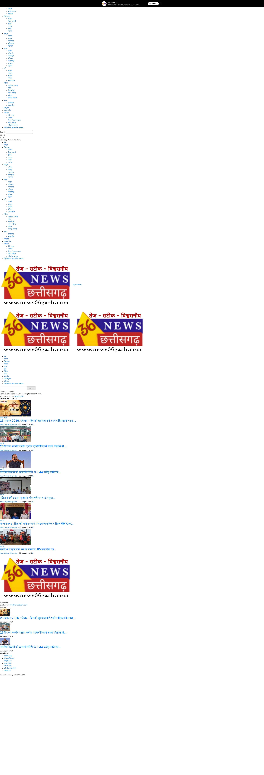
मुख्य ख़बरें (9, 658)
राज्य (5, 100)
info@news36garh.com (18, 605)
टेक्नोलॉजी (11, 90)
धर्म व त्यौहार (12, 93)
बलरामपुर (11, 41)
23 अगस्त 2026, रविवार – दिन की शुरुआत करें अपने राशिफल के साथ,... (38, 420)
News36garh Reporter (8, 424)
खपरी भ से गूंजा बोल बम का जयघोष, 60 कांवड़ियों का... (28, 549)
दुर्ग (5, 68)
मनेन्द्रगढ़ (11, 43)
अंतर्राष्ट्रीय (7, 110)
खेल (9, 88)
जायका (10, 118)
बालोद (10, 75)
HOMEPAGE (19, 396)
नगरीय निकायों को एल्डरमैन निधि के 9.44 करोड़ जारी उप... (30, 472)
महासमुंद (10, 14)
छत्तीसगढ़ (11, 103)
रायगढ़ (10, 26)
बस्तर (5, 48)
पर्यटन (10, 95)
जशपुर (10, 38)
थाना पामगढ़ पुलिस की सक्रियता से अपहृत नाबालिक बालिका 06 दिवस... (37, 523)
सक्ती (10, 28)
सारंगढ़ (10, 31)
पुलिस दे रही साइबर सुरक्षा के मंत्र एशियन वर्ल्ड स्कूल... (27, 497)
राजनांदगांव (11, 80)
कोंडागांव (10, 53)
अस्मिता (6, 113)
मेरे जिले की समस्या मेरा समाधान (13, 127)
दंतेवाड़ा (10, 58)
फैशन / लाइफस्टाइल (14, 120)
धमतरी (10, 9)
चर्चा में (2, 443)
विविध (6, 83)
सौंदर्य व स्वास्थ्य (13, 125)
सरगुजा (6, 33)
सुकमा (10, 66)
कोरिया (10, 36)
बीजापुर (10, 63)
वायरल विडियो (12, 98)
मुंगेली (9, 23)
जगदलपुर (11, 56)
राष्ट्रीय (6, 108)
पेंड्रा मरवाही (12, 21)
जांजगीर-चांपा (10, 668)
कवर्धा (10, 70)
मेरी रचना (11, 115)
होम (5, 142)
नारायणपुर (11, 61)
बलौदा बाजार (12, 11)
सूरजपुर (10, 46)
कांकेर (10, 51)
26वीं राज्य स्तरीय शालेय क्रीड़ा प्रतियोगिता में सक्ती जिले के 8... (33, 446)
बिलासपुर (7, 16)
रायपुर (6, 145)
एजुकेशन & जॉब (13, 85)
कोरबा (10, 19)
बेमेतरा (10, 78)
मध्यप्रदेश (11, 105)
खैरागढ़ (10, 73)
